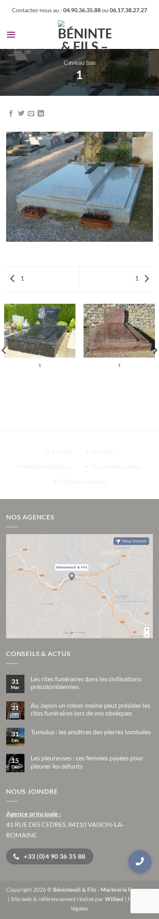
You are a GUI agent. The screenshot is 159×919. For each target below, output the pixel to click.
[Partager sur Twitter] (21, 113)
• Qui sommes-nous (113, 466)
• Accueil (58, 451)
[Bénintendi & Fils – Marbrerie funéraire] (84, 34)
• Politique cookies (79, 481)
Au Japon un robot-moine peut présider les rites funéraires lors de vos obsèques (90, 709)
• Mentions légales (44, 466)
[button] (11, 34)
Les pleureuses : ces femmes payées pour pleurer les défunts (87, 761)
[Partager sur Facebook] (11, 113)
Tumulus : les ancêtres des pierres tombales (91, 732)
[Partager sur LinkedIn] (41, 113)
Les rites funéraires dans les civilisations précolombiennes (86, 682)
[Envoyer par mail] (31, 113)
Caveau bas (80, 62)
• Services (99, 451)
